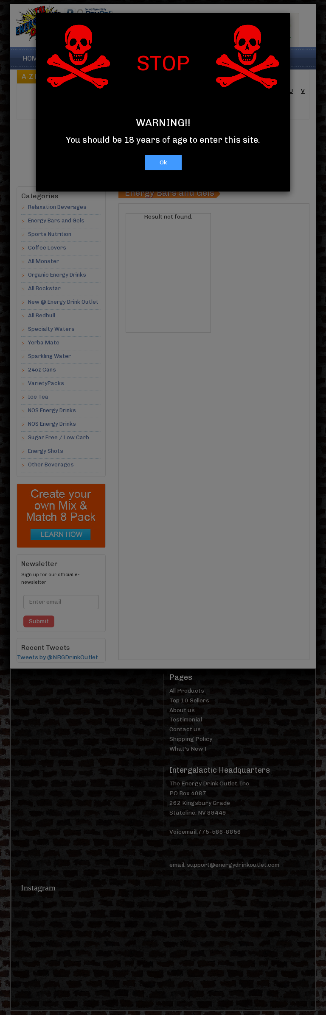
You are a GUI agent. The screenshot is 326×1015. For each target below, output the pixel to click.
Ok (163, 162)
